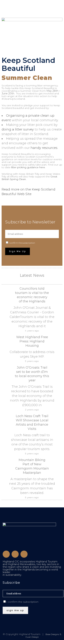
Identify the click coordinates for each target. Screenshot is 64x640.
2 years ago (32, 409)
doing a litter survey (18, 129)
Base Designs (52, 634)
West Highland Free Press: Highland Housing (32, 341)
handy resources (44, 148)
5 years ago (32, 361)
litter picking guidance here (28, 167)
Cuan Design (32, 637)
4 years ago (32, 330)
